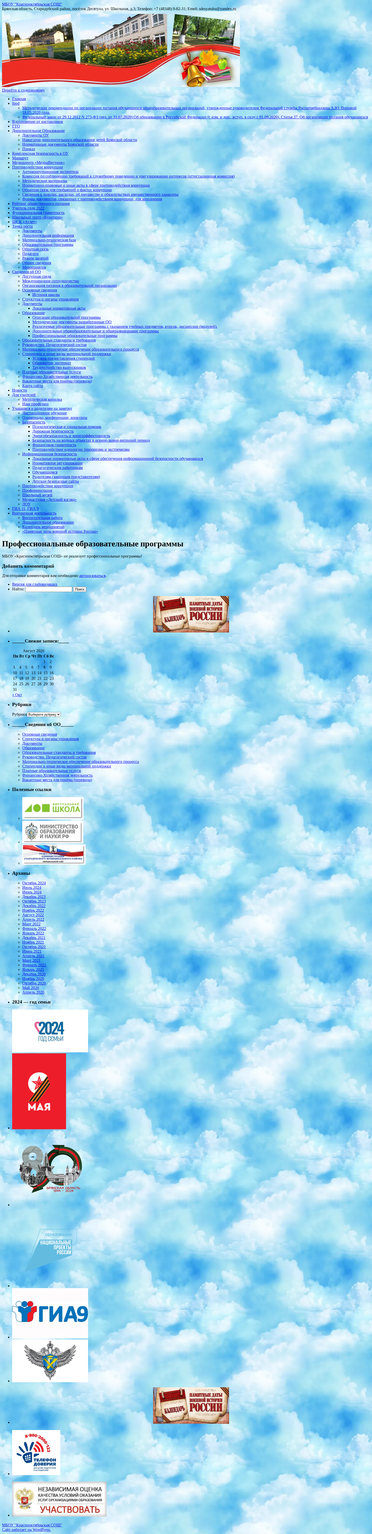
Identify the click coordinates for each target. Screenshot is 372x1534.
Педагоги (30, 253)
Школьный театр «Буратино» (37, 217)
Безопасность (33, 422)
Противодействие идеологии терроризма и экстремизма (81, 449)
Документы (32, 231)
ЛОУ (26, 504)
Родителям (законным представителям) (66, 477)
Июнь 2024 (32, 892)
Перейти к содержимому (23, 90)
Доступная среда (36, 276)
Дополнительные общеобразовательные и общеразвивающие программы (95, 331)
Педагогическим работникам (57, 467)
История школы (46, 294)
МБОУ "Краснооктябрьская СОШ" (32, 4)
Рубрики (19, 714)
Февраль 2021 (34, 965)
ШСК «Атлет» (24, 222)
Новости (19, 390)
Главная (19, 99)
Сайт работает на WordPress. (26, 1529)
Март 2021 (31, 960)
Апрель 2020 (33, 992)
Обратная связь (35, 249)
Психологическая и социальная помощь (66, 426)
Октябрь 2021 (34, 947)
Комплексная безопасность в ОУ (40, 153)
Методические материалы (44, 181)
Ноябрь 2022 (33, 910)
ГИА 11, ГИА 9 (25, 508)
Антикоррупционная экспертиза (50, 171)
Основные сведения (39, 290)
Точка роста (22, 226)
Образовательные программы (47, 244)
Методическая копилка (42, 399)
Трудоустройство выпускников (59, 367)
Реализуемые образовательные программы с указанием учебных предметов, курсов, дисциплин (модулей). (124, 326)
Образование (33, 313)
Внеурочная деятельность (34, 513)
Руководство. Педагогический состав (54, 345)
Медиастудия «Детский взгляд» (49, 499)
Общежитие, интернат (51, 363)
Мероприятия (34, 267)
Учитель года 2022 (28, 208)
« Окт (17, 695)
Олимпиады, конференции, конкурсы (54, 417)
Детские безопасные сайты (55, 481)
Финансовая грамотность (54, 445)
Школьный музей (37, 495)
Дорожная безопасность (53, 431)
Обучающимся (44, 472)
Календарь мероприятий (43, 527)
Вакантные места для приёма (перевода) (57, 381)
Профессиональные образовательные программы (74, 335)
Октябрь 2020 (34, 983)
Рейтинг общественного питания (41, 203)
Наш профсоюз (35, 404)
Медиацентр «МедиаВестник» (38, 162)
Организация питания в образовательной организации (69, 285)
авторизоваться (92, 575)
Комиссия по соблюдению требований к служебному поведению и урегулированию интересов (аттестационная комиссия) (128, 176)
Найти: (18, 589)
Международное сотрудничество (50, 281)
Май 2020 (30, 988)
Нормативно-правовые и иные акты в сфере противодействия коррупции (86, 185)
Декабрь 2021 (34, 937)
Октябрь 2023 (34, 901)
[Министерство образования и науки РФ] (52, 842)
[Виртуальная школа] (53, 818)
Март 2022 (31, 924)
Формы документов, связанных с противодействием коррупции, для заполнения (92, 199)
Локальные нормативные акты (59, 308)
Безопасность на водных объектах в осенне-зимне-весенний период (91, 440)
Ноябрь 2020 (33, 978)
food (15, 103)
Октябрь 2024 (34, 883)
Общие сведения (36, 263)
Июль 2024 (31, 887)
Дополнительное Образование (38, 131)
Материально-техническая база (49, 240)
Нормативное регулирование (57, 463)
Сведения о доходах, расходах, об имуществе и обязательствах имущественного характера (100, 194)
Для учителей (24, 395)
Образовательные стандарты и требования (59, 340)
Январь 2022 (33, 933)
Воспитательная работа (42, 518)
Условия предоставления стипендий (63, 358)
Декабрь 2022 (34, 906)
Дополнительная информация (48, 235)
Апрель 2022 (33, 919)
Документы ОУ (35, 135)
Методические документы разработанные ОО (72, 322)
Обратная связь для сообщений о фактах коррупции (67, 190)
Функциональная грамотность (38, 212)
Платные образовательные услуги (51, 372)
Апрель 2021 (33, 956)
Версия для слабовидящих (34, 584)
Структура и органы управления (50, 299)
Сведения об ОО (26, 272)
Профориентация (37, 490)
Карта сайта (32, 385)
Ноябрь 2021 (33, 942)
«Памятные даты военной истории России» (60, 531)
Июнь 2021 (32, 951)
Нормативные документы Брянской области (60, 144)
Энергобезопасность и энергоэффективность (71, 436)
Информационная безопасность (49, 454)
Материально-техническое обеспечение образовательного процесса (80, 349)
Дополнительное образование (48, 522)
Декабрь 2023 (34, 896)
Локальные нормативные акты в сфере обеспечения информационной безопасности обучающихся (117, 458)
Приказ (28, 149)
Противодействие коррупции (37, 167)
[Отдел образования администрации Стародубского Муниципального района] (54, 863)
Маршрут (20, 158)
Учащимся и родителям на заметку (42, 408)
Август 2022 (33, 915)
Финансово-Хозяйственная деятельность (57, 376)
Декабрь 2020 (34, 974)
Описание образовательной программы (66, 317)
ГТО (16, 126)
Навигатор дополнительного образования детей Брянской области (79, 140)
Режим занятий (35, 258)
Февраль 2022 (34, 928)
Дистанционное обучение (44, 413)
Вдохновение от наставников (37, 121)
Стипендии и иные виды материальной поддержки (66, 354)
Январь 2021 (33, 969)
